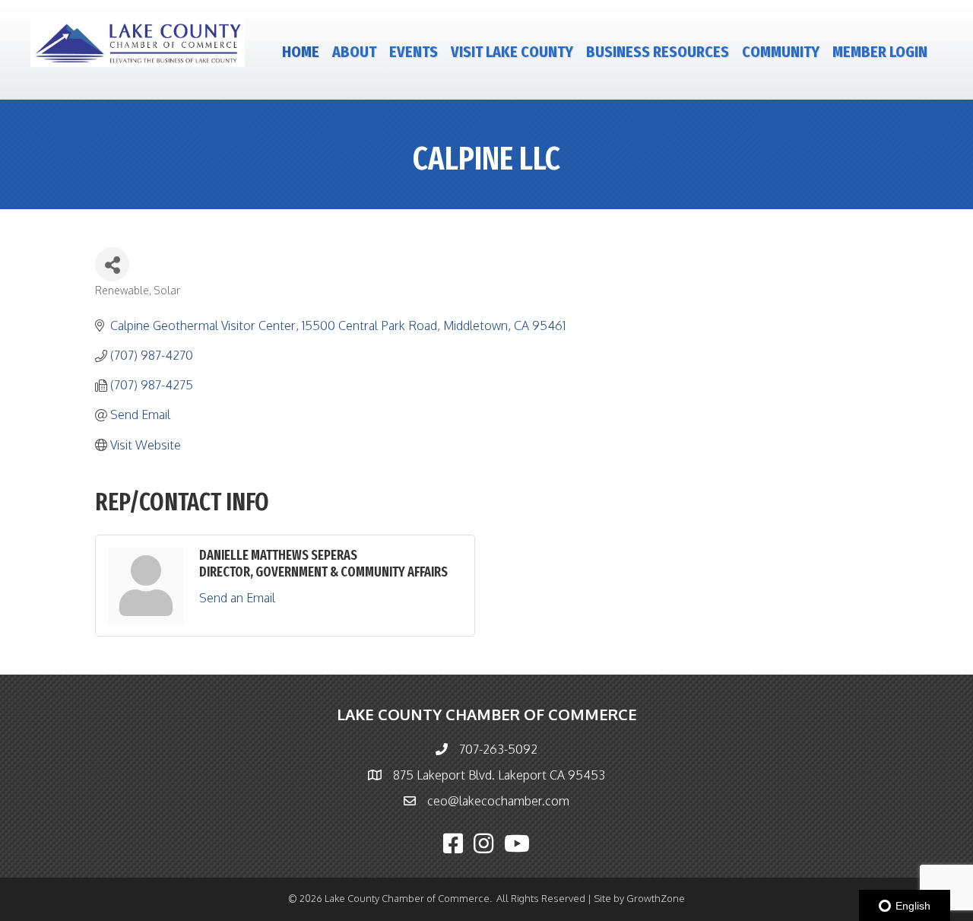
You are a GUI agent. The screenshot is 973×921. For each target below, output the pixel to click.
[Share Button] (112, 264)
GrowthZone (655, 898)
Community (780, 52)
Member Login (879, 52)
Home (300, 52)
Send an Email (237, 597)
